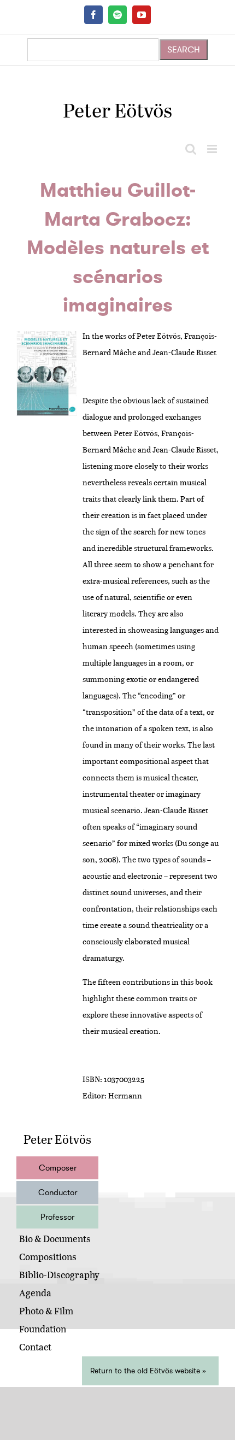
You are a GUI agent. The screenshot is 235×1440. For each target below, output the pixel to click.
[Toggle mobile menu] (213, 149)
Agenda (35, 1292)
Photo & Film (46, 1310)
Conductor (57, 1192)
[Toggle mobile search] (190, 149)
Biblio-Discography (59, 1274)
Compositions (48, 1256)
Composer (58, 1167)
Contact (35, 1347)
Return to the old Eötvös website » (148, 1371)
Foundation (42, 1329)
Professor (57, 1217)
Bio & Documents (55, 1238)
